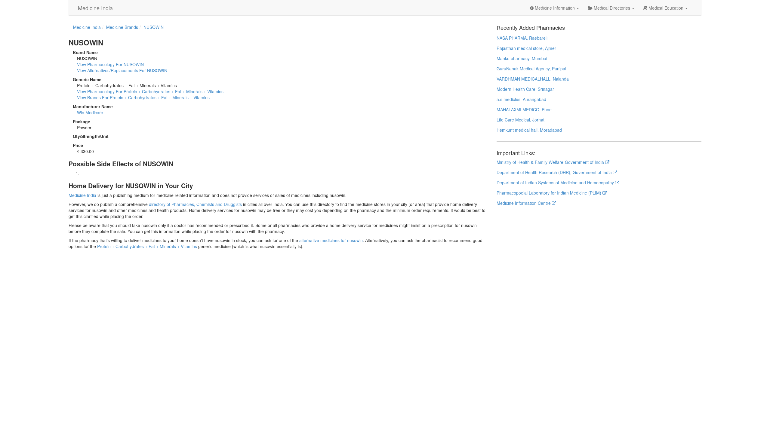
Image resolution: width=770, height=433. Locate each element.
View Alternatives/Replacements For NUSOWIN (122, 70)
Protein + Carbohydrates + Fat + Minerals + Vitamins (147, 246)
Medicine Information (555, 8)
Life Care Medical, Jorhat (520, 120)
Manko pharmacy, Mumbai (522, 58)
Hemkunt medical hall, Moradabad (529, 130)
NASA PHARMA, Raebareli (522, 38)
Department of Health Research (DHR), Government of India (555, 172)
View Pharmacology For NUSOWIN (110, 64)
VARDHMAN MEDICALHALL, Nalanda (533, 79)
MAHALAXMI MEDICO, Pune (524, 109)
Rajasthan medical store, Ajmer (526, 48)
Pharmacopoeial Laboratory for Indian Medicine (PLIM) (549, 193)
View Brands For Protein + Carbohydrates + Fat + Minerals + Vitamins (143, 97)
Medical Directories (612, 8)
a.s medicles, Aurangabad (521, 99)
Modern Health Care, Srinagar (525, 89)
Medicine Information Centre (524, 203)
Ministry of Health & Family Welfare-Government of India (551, 162)
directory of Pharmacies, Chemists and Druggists (195, 204)
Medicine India (95, 8)
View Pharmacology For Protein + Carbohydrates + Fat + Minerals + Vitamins (150, 91)
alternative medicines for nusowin (331, 240)
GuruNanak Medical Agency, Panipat (531, 69)
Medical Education (666, 8)
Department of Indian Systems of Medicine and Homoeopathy (556, 183)
